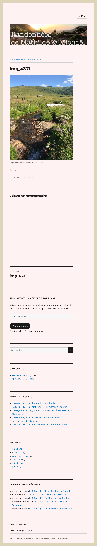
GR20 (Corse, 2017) (21, 375)
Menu (81, 16)
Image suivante (34, 59)
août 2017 (17, 459)
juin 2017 (16, 466)
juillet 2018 (17, 449)
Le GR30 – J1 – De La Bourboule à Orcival (49, 491)
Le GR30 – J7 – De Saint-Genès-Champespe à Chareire (39, 407)
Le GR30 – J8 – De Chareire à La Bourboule (33, 403)
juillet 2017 (17, 463)
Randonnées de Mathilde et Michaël (24, 538)
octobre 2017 (18, 452)
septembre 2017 (20, 456)
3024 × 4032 (28, 178)
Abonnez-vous (20, 326)
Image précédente (17, 59)
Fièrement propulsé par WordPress (55, 538)
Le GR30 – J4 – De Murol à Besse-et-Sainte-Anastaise (39, 424)
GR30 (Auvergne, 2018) (23, 379)
